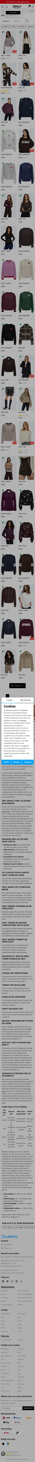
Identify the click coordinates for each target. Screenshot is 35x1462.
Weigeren (17, 762)
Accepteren (27, 762)
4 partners (23, 720)
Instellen (6, 762)
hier (24, 746)
